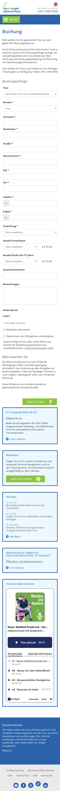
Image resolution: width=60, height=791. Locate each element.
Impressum (47, 775)
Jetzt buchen (35, 402)
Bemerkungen (11, 284)
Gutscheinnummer (14, 269)
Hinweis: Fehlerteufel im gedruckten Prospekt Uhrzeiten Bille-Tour (25, 529)
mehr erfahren (18, 439)
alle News (15, 536)
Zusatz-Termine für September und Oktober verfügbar (29, 518)
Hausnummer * (12, 155)
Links (10, 775)
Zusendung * (10, 226)
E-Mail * (7, 211)
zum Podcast (17, 567)
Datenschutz (22, 775)
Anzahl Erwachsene (14, 240)
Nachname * (10, 129)
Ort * (6, 182)
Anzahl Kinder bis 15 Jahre (18, 255)
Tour (5, 87)
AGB (50, 348)
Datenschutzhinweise (35, 348)
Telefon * (8, 197)
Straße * (8, 143)
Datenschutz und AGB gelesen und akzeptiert (30, 336)
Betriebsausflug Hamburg (41, 770)
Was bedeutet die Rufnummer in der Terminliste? (25, 507)
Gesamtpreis (10, 310)
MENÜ (13, 19)
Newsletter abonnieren (18, 329)
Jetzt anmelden (21, 479)
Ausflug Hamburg (15, 770)
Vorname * (9, 116)
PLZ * (6, 170)
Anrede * (8, 102)
